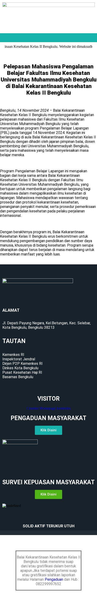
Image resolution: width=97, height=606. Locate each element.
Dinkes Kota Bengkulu (20, 368)
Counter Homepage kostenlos (49, 408)
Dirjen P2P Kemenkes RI (22, 363)
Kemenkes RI (13, 354)
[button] (48, 37)
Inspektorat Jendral (18, 359)
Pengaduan (54, 579)
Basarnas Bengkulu (17, 377)
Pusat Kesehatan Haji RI (22, 372)
